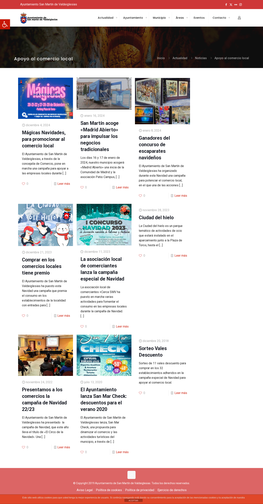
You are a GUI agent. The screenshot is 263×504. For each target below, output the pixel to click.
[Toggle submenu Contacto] (229, 18)
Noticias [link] (201, 58)
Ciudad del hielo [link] (156, 217)
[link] (5, 24)
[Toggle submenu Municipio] (169, 18)
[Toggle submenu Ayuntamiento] (146, 18)
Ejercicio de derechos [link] (172, 490)
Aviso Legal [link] (85, 490)
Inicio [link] (161, 58)
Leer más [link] (63, 184)
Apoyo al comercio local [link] (231, 58)
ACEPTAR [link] (133, 500)
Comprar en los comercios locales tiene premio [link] (41, 266)
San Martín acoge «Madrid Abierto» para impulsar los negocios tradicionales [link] (99, 136)
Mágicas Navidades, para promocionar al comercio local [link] (44, 139)
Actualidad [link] (180, 58)
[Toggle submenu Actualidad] (116, 18)
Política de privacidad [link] (139, 490)
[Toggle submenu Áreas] (187, 18)
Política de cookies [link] (109, 490)
